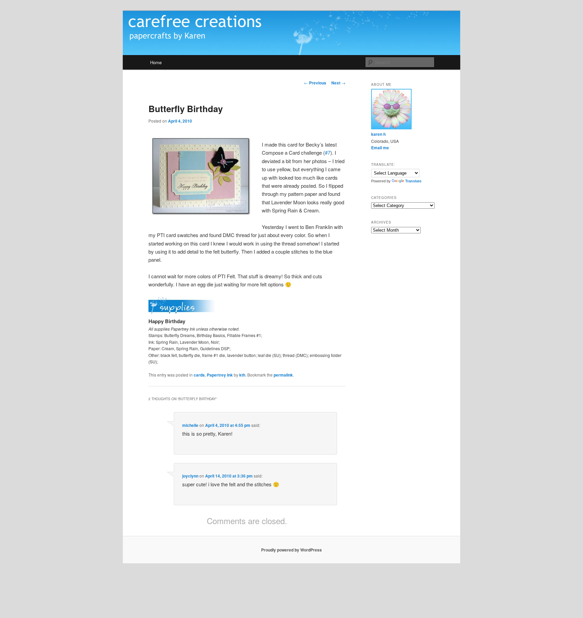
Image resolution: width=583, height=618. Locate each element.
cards (199, 375)
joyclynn (190, 476)
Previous (315, 83)
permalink (283, 375)
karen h (378, 134)
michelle (190, 425)
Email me (380, 148)
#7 (327, 152)
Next (338, 83)
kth (242, 375)
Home (156, 62)
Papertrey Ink (220, 375)
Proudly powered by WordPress (291, 550)
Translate (413, 181)
